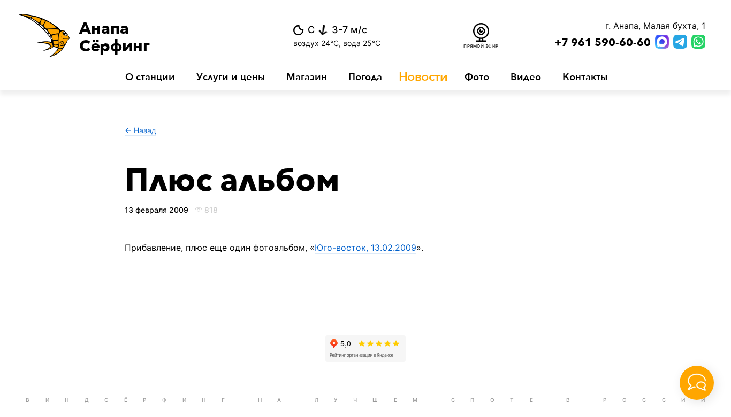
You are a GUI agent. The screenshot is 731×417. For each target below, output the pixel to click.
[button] (134, 35)
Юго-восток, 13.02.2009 (365, 247)
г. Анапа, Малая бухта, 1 (655, 25)
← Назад (140, 130)
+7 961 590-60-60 (602, 43)
